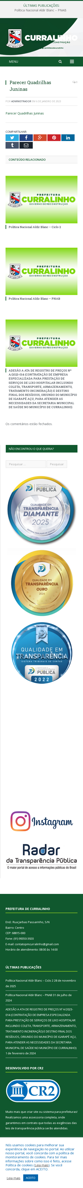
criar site (32, 1112)
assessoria (36, 1117)
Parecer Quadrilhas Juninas (25, 113)
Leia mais (41, 1165)
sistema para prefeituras (60, 1112)
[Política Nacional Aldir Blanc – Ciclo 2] (41, 199)
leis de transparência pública (25, 1128)
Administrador (21, 101)
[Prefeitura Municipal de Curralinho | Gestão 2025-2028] (41, 38)
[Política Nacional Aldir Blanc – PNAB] (41, 271)
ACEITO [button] (30, 1178)
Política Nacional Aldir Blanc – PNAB (40, 10)
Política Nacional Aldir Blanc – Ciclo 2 (35, 227)
